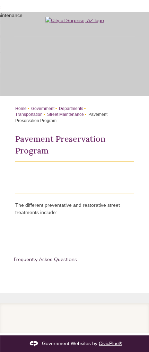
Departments (70, 108)
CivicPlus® (110, 343)
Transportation (29, 114)
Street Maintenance (65, 114)
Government (42, 108)
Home (21, 108)
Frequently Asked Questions (45, 259)
